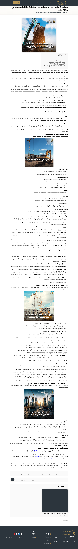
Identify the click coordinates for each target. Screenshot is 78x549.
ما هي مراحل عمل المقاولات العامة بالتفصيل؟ (58, 58)
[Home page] (67, 12)
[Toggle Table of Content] (66, 54)
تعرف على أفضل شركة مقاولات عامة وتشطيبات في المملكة (57, 66)
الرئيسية (50, 3)
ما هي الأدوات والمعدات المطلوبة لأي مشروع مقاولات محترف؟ (56, 62)
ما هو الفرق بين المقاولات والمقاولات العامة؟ (58, 57)
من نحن (46, 3)
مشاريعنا (36, 3)
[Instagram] (16, 534)
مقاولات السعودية (59, 515)
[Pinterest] (21, 534)
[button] (41, 3)
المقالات (31, 3)
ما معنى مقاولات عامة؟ (61, 55)
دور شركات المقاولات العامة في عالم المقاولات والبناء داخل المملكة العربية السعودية (53, 60)
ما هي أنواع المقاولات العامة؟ (61, 56)
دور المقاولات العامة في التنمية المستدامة (59, 64)
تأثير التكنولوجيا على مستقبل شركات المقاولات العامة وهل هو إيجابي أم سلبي (54, 65)
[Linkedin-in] (19, 534)
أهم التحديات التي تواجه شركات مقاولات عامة (59, 61)
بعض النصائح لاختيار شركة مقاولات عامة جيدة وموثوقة (57, 63)
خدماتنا (42, 3)
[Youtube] (14, 534)
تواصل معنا (27, 3)
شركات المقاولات (63, 515)
